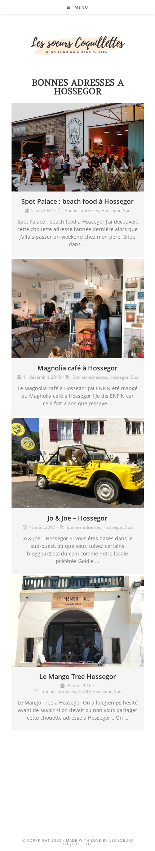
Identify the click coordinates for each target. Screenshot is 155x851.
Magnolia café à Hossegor (77, 368)
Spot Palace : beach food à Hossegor (77, 201)
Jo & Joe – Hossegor (77, 518)
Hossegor (111, 210)
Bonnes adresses (82, 210)
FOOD (84, 691)
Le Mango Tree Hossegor (77, 676)
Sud (126, 210)
